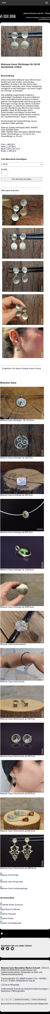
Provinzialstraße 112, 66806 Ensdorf (16, 978)
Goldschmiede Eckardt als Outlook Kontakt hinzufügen (24, 989)
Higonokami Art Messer (10, 909)
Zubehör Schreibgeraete (10, 923)
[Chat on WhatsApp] (10, 985)
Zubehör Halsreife (8, 914)
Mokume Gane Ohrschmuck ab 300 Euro (17, 756)
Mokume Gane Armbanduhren (13, 644)
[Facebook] (2, 950)
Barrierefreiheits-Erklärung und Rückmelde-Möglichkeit (24, 1004)
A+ (11, 999)
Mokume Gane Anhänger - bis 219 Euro (17, 420)
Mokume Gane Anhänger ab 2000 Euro (17, 607)
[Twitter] (7, 950)
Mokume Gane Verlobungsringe (14, 888)
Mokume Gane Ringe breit (11, 882)
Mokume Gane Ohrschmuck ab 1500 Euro (18, 868)
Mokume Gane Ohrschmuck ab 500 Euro (17, 794)
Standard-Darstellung (21, 999)
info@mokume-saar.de (25, 981)
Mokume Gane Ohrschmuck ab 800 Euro (17, 831)
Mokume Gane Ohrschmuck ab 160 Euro (17, 719)
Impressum (5, 991)
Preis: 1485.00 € (10, 147)
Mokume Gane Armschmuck (12, 682)
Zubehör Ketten (7, 918)
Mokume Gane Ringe (9, 875)
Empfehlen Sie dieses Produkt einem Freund (21, 368)
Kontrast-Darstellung (39, 999)
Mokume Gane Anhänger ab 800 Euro (16, 532)
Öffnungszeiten (18, 991)
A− (3, 999)
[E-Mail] (12, 950)
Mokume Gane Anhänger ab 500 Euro (16, 495)
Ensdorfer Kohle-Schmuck (11, 905)
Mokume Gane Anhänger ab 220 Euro (16, 458)
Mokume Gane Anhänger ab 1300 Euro (17, 570)
